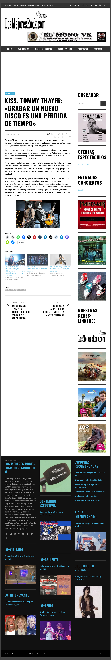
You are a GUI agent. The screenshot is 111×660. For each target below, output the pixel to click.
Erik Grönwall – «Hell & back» (87, 500)
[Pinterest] (83, 5)
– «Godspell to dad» (88, 480)
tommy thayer (21, 290)
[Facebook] (71, 5)
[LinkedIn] (79, 5)
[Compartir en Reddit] (62, 136)
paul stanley (12, 290)
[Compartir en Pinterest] (66, 134)
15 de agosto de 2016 (12, 134)
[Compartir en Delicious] (58, 136)
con (50, 612)
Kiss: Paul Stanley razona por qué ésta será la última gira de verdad (60, 269)
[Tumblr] (92, 5)
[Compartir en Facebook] (54, 134)
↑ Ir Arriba (102, 654)
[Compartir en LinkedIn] (54, 136)
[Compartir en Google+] (62, 134)
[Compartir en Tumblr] (70, 134)
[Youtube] (100, 5)
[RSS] (87, 5)
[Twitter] (96, 5)
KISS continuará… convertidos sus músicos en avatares (37, 269)
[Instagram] (75, 5)
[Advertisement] (55, 72)
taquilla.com (83, 164)
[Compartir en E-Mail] (70, 136)
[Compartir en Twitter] (58, 134)
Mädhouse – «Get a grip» (86, 496)
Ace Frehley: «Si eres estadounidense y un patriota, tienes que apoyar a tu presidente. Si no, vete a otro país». (15, 271)
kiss (6, 290)
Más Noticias (10, 93)
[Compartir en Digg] (66, 136)
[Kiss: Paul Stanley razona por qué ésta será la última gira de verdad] (60, 260)
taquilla (81, 190)
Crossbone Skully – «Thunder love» (90, 491)
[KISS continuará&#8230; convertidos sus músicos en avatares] (37, 260)
